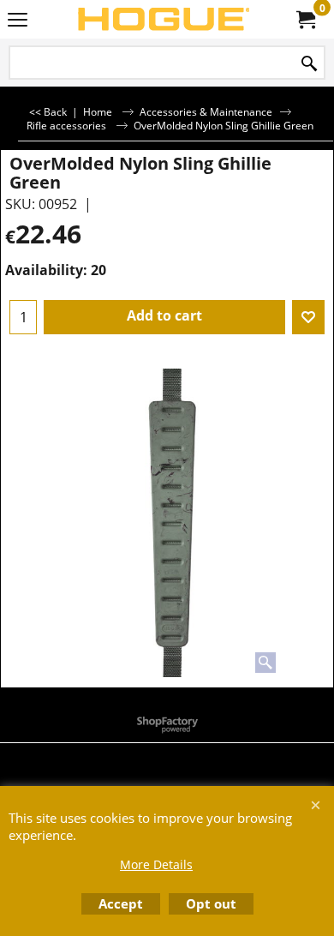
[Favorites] (308, 317)
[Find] (309, 63)
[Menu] (17, 20)
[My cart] (305, 19)
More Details (156, 864)
